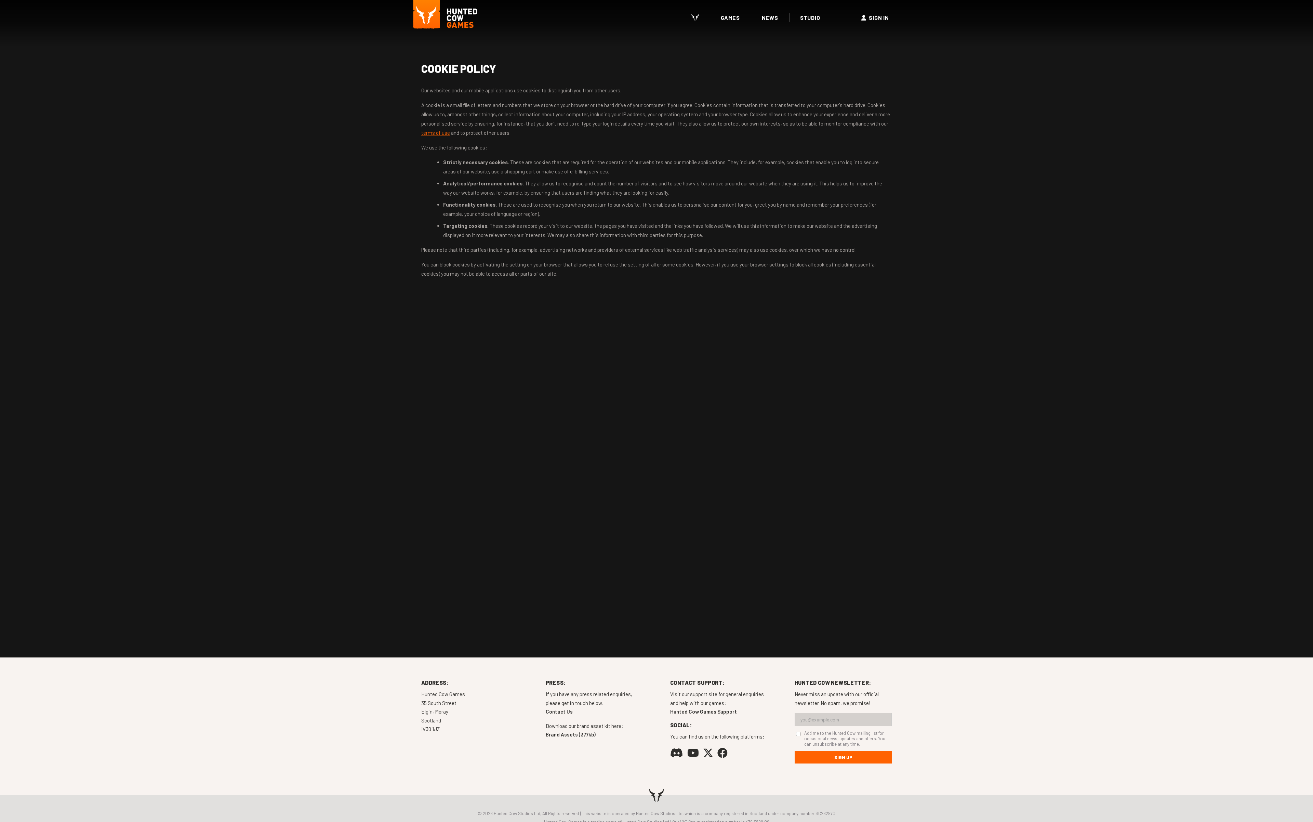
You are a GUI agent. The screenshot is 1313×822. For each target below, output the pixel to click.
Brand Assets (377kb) (571, 734)
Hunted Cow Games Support (703, 711)
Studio (810, 17)
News (770, 17)
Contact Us (559, 711)
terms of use (435, 133)
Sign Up (843, 757)
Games (730, 17)
